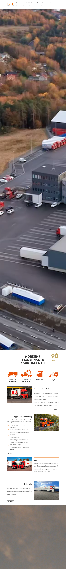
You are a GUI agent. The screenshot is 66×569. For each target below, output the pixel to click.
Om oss (18, 2)
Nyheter (31, 5)
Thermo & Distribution (42, 2)
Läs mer (55, 409)
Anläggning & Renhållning (28, 2)
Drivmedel (52, 2)
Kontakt (36, 5)
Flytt (17, 5)
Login (41, 5)
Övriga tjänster (23, 5)
